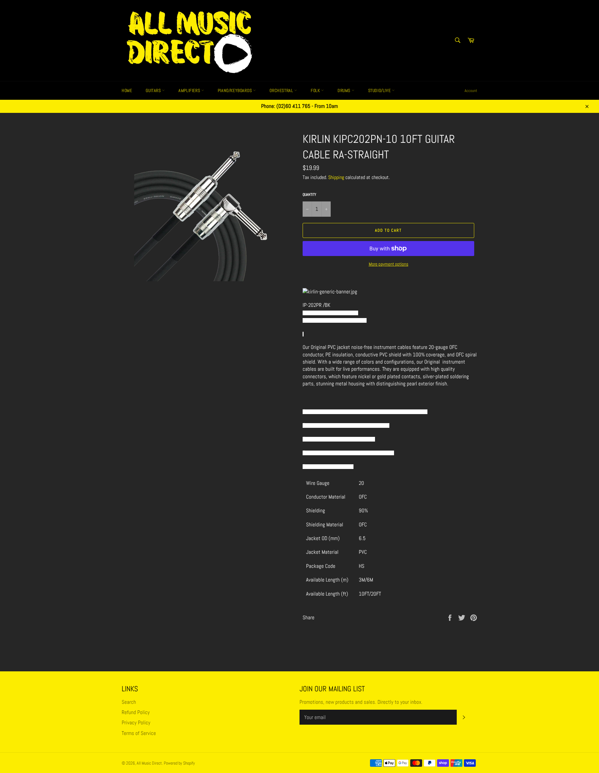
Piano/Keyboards (235, 90)
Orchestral (282, 90)
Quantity (309, 194)
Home (127, 90)
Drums (345, 90)
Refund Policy (136, 712)
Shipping (336, 177)
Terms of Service (139, 733)
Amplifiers (189, 90)
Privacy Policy (136, 722)
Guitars (154, 90)
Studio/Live (380, 90)
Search (129, 701)
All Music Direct (149, 763)
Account (471, 90)
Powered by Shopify (179, 763)
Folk (316, 90)
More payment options (388, 264)
